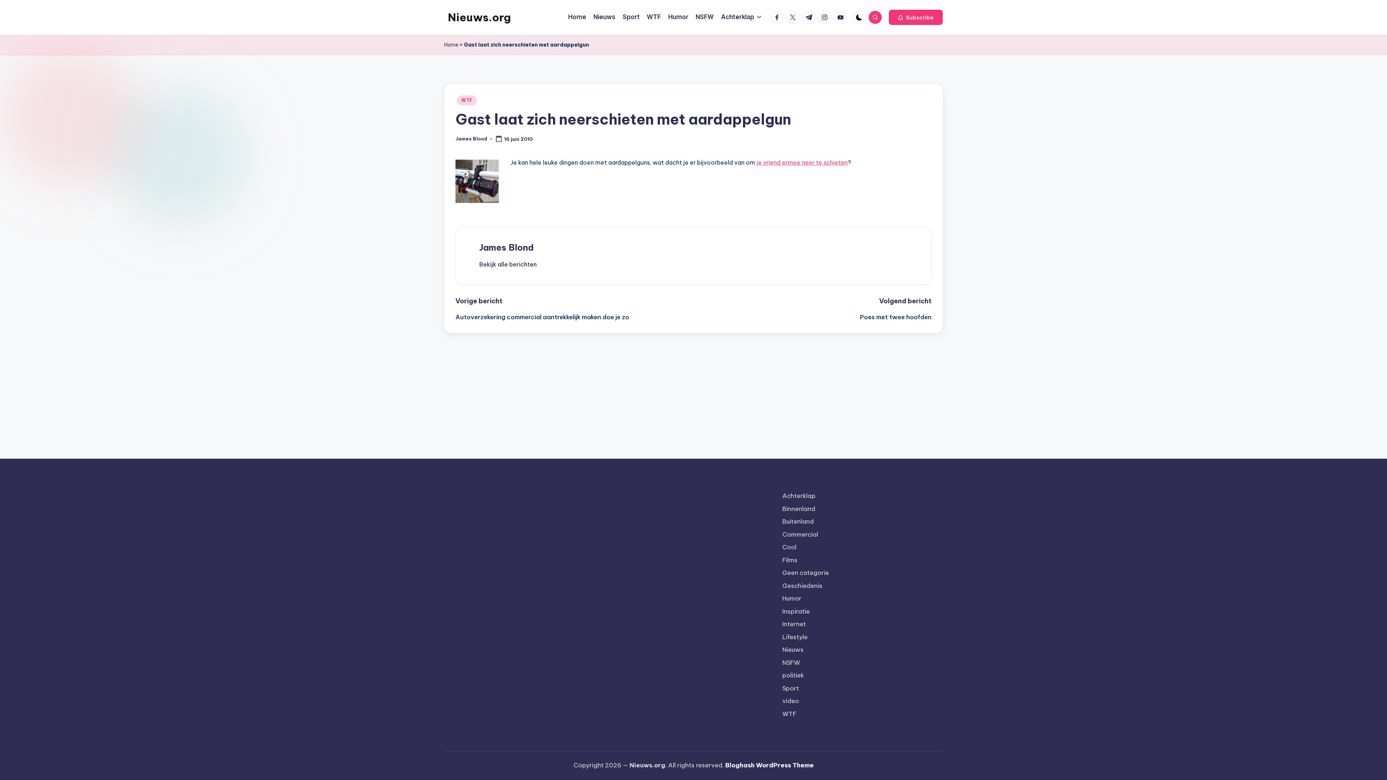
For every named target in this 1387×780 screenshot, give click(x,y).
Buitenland (798, 521)
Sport (790, 688)
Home (451, 45)
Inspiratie (796, 611)
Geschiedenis (802, 586)
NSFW (791, 663)
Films (790, 560)
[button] (916, 17)
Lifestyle (795, 637)
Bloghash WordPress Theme (769, 765)
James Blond (506, 247)
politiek (793, 675)
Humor (791, 598)
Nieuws (793, 650)
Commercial (800, 534)
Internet (794, 624)
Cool (789, 547)
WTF (467, 100)
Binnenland (798, 509)
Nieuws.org (479, 17)
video (790, 701)
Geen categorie (805, 573)
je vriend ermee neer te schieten (802, 162)
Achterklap (799, 496)
